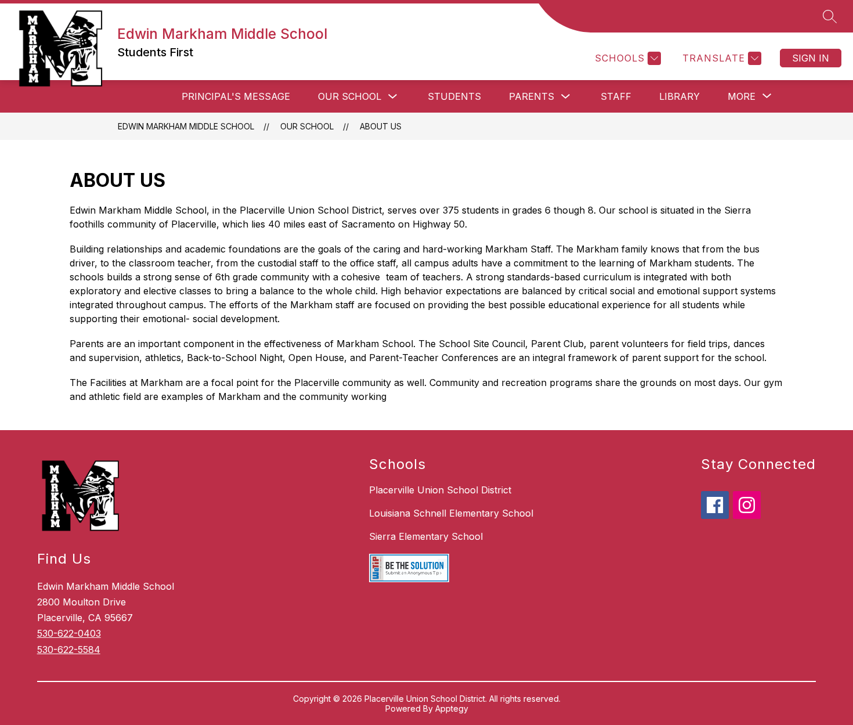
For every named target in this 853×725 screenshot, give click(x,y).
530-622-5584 (68, 649)
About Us (381, 126)
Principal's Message (236, 96)
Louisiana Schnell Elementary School (451, 513)
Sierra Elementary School (426, 536)
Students (454, 96)
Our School (349, 96)
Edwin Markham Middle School (186, 126)
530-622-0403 (69, 633)
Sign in (810, 58)
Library (679, 96)
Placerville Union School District (440, 490)
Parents (531, 96)
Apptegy (451, 708)
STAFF (616, 96)
